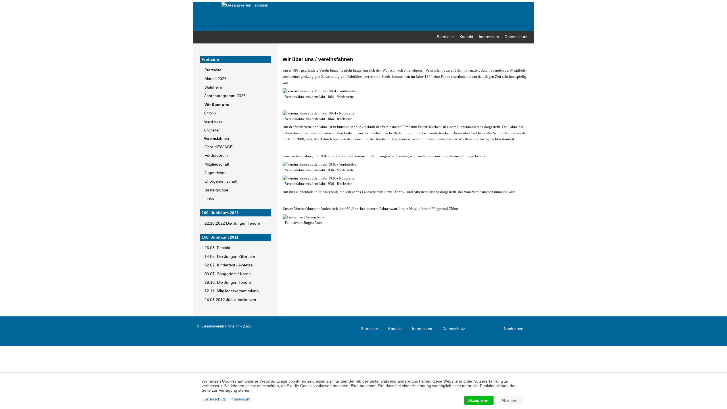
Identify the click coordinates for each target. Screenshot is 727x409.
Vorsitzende (213, 122)
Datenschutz (453, 328)
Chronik (210, 113)
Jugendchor (215, 173)
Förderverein (216, 155)
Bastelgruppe (216, 190)
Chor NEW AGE (218, 147)
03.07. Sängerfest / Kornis (227, 274)
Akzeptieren (479, 400)
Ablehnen (510, 400)
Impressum (422, 328)
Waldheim (213, 87)
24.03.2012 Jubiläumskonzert (231, 300)
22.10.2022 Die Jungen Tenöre (232, 223)
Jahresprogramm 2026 (225, 96)
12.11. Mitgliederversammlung (231, 291)
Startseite (213, 70)
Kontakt (395, 328)
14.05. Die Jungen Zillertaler (229, 256)
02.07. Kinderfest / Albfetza (228, 265)
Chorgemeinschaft (220, 181)
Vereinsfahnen (216, 138)
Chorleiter (212, 130)
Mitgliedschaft (216, 164)
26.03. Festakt (217, 248)
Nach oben (514, 328)
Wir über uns (216, 105)
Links (209, 199)
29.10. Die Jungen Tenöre (227, 282)
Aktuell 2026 (215, 79)
